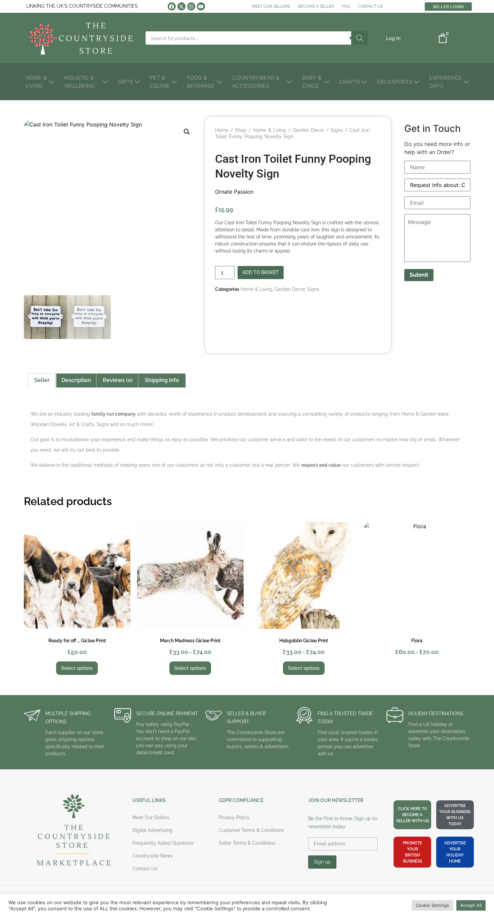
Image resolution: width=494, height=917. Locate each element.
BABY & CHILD (311, 81)
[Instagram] (191, 6)
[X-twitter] (181, 6)
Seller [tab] (42, 380)
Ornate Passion (234, 191)
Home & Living (269, 130)
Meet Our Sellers (150, 817)
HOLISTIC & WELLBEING (79, 81)
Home (221, 130)
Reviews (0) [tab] (118, 380)
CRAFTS (349, 81)
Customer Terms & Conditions (251, 830)
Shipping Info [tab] (162, 380)
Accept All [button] (471, 905)
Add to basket (260, 272)
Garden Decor (308, 130)
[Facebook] (172, 6)
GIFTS (125, 81)
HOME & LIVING (36, 81)
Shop (240, 130)
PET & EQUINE (160, 81)
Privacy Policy (234, 817)
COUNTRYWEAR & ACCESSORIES (255, 81)
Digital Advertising (152, 830)
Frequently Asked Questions (163, 843)
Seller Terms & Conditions (247, 843)
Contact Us (144, 868)
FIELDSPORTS (394, 81)
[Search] (359, 38)
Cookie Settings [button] (432, 905)
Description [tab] (76, 380)
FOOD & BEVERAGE (201, 81)
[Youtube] (201, 6)
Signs (337, 130)
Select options (77, 668)
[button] (393, 38)
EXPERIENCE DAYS (445, 81)
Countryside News (152, 855)
